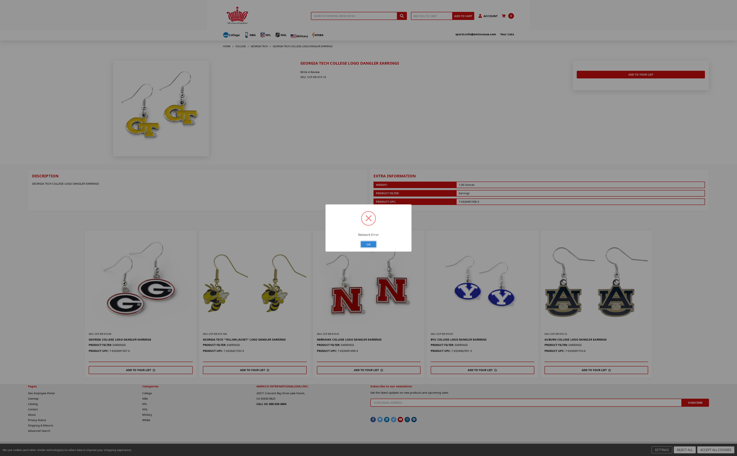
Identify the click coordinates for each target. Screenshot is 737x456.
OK (369, 244)
